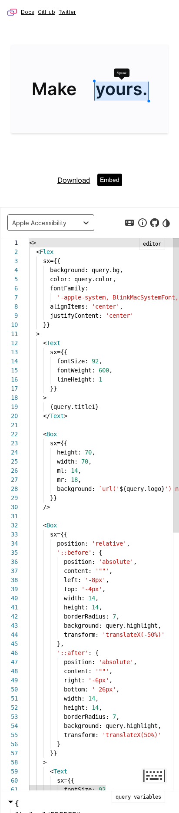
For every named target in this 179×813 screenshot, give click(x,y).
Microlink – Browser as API (12, 12)
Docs (27, 12)
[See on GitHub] (154, 222)
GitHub (46, 12)
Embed (109, 179)
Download (73, 180)
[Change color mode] (167, 222)
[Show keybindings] (129, 222)
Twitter (67, 12)
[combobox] (14, 222)
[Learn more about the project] (142, 222)
